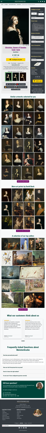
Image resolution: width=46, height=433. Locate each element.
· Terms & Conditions (5, 414)
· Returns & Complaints (6, 418)
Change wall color (10, 87)
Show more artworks (23, 309)
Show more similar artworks (23, 181)
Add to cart (38, 81)
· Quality (18, 414)
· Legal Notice (4, 412)
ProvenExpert (8, 335)
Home (2, 4)
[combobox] (37, 18)
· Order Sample (19, 418)
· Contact (3, 411)
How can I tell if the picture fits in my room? (13, 367)
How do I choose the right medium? (11, 371)
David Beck (19, 4)
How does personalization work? (10, 355)
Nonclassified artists (12, 4)
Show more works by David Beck (23, 230)
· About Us (3, 419)
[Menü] (1, 1)
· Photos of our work (20, 415)
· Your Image (19, 411)
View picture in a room (22, 87)
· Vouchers (18, 416)
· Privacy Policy (4, 415)
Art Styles (6, 4)
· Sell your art (19, 412)
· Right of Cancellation (5, 416)
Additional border (33, 16)
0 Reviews (18, 89)
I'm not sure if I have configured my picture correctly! (15, 375)
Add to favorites (21, 84)
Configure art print (16, 59)
